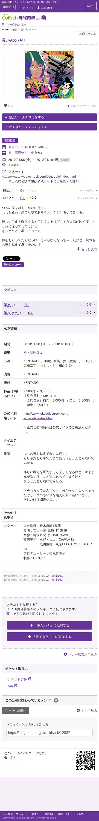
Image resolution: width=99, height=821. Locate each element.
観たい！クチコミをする (26, 117)
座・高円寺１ (18, 153)
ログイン (28, 8)
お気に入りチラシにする (83, 106)
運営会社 (49, 814)
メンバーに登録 (14, 710)
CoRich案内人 (55, 576)
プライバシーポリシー (28, 814)
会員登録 (46, 8)
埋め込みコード (13, 264)
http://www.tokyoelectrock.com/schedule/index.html (39, 176)
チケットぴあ (17, 679)
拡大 (12, 758)
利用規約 (8, 814)
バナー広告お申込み (15, 24)
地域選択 (8, 7)
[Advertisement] (49, 795)
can (10, 686)
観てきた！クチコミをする (28, 127)
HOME (5, 29)
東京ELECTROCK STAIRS (27, 147)
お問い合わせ (65, 814)
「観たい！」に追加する (52, 625)
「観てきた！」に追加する (51, 637)
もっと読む (89, 249)
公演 (14, 29)
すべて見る (89, 710)
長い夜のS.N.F (14, 40)
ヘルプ (79, 814)
